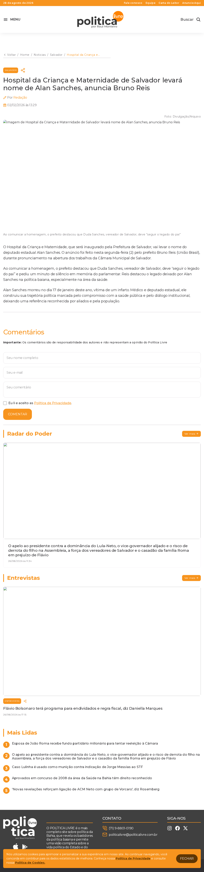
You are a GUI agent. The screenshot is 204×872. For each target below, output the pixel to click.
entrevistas (12, 701)
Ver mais (189, 433)
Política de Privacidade (52, 403)
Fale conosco (133, 3)
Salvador (11, 70)
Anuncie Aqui (191, 3)
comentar (17, 414)
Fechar (187, 858)
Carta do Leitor (169, 3)
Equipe (150, 3)
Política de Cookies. (30, 862)
